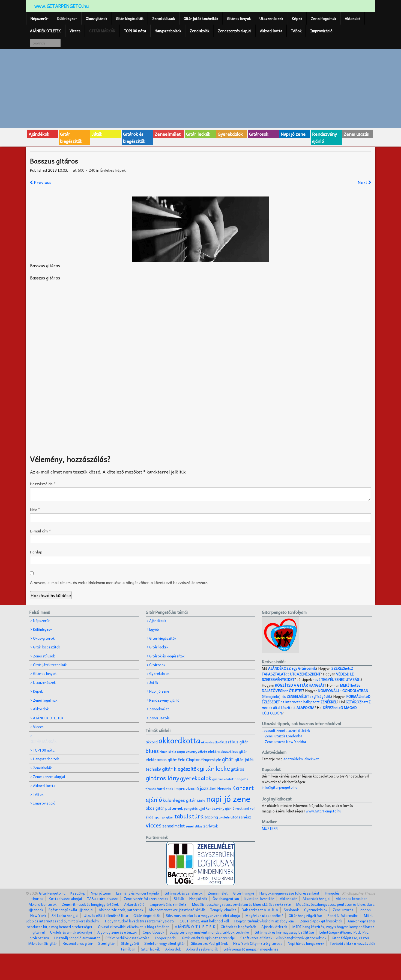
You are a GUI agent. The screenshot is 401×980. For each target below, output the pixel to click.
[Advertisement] (200, 88)
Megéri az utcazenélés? (264, 915)
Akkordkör (288, 898)
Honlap (36, 552)
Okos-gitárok (96, 18)
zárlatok (210, 826)
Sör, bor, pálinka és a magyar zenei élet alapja (203, 915)
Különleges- (67, 18)
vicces (153, 825)
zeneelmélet (173, 825)
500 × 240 (86, 170)
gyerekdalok (195, 777)
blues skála (168, 751)
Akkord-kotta (271, 31)
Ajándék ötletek (274, 927)
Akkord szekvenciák (202, 949)
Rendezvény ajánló (324, 137)
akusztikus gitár (234, 741)
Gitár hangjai (243, 893)
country (191, 751)
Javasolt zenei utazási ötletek (286, 730)
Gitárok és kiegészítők (134, 137)
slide (150, 817)
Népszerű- (40, 18)
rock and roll (245, 808)
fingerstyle (211, 759)
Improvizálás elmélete (168, 904)
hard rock (165, 788)
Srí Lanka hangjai (65, 915)
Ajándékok (39, 133)
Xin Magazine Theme (358, 893)
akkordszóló (210, 742)
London (365, 910)
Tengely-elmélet (223, 910)
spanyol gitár (163, 817)
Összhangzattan (226, 898)
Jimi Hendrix (220, 788)
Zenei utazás (356, 133)
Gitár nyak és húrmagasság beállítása (284, 932)
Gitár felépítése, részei (350, 938)
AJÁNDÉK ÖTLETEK (45, 31)
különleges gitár (179, 799)
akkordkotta (179, 740)
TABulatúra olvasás (102, 898)
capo (181, 751)
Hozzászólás (43, 484)
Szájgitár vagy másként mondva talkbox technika (209, 932)
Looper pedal (165, 938)
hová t (337, 679)
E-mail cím (40, 531)
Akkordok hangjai (316, 898)
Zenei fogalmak (323, 18)
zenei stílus (193, 826)
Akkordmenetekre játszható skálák (177, 910)
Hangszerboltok (168, 31)
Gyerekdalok (230, 133)
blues (152, 750)
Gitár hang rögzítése (305, 915)
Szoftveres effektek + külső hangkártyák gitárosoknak (283, 938)
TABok (296, 31)
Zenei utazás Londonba (283, 736)
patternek (174, 808)
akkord (152, 742)
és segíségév (306, 696)
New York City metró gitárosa (257, 943)
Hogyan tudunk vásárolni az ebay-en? (264, 921)
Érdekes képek (113, 170)
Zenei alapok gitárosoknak (321, 921)
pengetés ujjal (194, 808)
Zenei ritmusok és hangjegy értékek (90, 904)
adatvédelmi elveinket (301, 759)
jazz (204, 788)
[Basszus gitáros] (200, 229)
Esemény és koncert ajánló (137, 893)
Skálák (179, 898)
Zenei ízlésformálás (342, 915)
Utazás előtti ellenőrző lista (106, 915)
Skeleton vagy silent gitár (164, 943)
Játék (97, 133)
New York (38, 915)
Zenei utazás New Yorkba (285, 741)
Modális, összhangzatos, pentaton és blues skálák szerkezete (241, 904)
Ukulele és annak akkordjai (71, 932)
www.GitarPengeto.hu (323, 811)
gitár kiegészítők (180, 769)
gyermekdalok (223, 779)
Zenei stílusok (163, 18)
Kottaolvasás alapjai (65, 898)
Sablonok (291, 910)
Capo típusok (153, 932)
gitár (228, 759)
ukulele (224, 817)
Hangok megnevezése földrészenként (289, 893)
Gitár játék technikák (201, 18)
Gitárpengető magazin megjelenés (250, 949)
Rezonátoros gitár (78, 943)
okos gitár (155, 808)
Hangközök (198, 898)
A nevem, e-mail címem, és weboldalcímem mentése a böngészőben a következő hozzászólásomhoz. (119, 582)
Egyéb (154, 629)
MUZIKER (270, 828)
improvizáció (186, 788)
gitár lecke (215, 768)
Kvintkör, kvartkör (259, 898)
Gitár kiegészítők (129, 18)
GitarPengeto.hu (51, 893)
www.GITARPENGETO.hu (61, 6)
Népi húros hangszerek (306, 943)
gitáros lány (162, 778)
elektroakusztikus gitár (227, 751)
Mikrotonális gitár (42, 943)
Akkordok (352, 18)
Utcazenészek (271, 18)
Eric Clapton (189, 759)
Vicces (75, 31)
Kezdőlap (77, 893)
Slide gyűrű (130, 943)
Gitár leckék (198, 133)
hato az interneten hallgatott (316, 699)
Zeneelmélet (168, 133)
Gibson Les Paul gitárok (209, 943)
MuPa (201, 800)
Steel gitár (106, 943)
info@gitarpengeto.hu (279, 787)
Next (363, 182)
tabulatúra (189, 816)
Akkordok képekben (351, 898)
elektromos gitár (161, 759)
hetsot (307, 671)
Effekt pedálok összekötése (127, 938)
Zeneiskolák (199, 31)
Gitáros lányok (239, 18)
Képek (297, 18)
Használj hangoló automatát (77, 938)
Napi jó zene (293, 133)
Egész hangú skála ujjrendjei (71, 910)
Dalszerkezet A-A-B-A (260, 910)
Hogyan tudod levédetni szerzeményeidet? (140, 921)
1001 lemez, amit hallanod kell (204, 921)
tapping (211, 817)
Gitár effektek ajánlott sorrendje (208, 938)
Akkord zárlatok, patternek (121, 910)
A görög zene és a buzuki (117, 932)
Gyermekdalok (315, 910)
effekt (202, 751)
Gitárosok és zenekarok (183, 893)
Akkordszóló (134, 904)
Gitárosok (258, 133)
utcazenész (241, 817)
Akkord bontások (42, 904)
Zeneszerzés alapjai (234, 31)
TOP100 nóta (135, 31)
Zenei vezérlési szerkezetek (146, 898)
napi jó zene (228, 798)
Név (35, 510)
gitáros (237, 768)
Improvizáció (321, 31)
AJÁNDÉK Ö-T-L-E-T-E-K (195, 927)
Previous (42, 182)
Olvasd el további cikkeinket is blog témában (133, 927)
